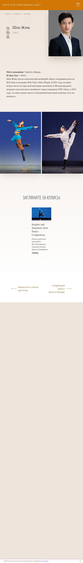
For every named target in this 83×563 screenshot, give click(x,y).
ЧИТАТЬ (35, 253)
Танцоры (17, 14)
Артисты (8, 14)
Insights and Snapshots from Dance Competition (40, 229)
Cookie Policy (45, 561)
